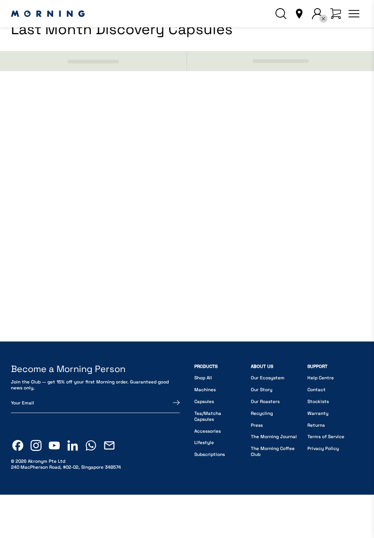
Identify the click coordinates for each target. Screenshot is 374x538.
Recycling (262, 413)
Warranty (317, 413)
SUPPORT (317, 366)
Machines (205, 390)
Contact (316, 390)
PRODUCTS (206, 366)
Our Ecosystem (268, 378)
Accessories (207, 431)
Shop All (203, 378)
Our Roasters (265, 401)
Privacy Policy (323, 448)
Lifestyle (204, 442)
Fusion (21, 269)
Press (257, 425)
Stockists (318, 401)
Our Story (261, 390)
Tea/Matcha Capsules (207, 416)
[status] (93, 61)
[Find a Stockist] (299, 13)
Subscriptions (209, 454)
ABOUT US (262, 366)
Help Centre (320, 378)
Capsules (204, 401)
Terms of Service (325, 437)
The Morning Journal (274, 437)
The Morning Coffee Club (273, 451)
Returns (316, 425)
